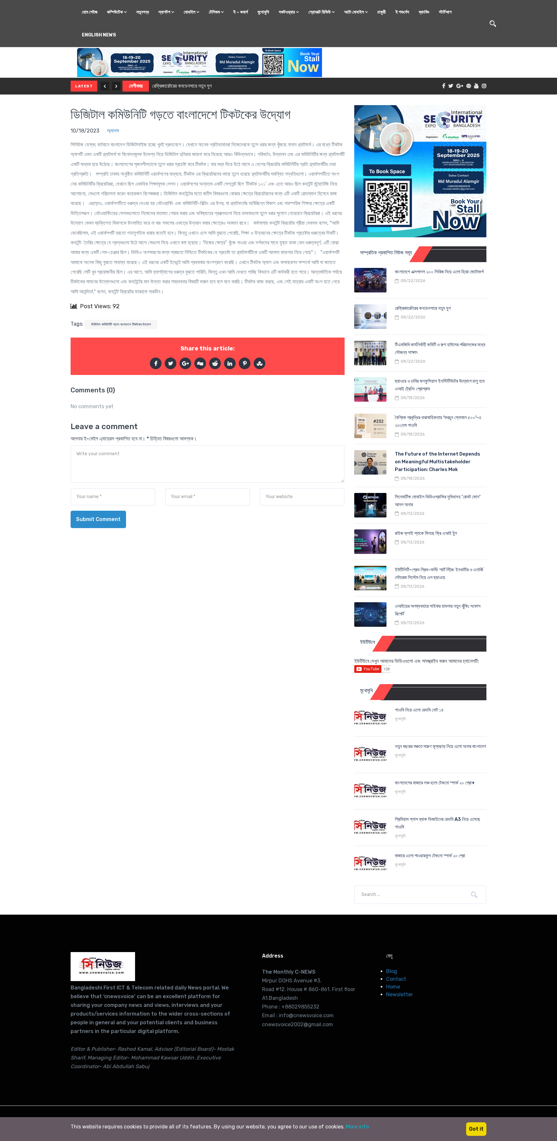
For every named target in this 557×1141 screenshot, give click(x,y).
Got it (476, 1129)
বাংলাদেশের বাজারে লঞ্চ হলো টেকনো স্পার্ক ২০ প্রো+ (435, 783)
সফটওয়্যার (287, 12)
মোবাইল (190, 12)
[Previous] (105, 86)
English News (99, 35)
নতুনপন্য (142, 12)
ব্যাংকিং (424, 12)
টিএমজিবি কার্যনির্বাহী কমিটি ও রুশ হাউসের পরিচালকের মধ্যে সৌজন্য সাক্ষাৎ (213, 86)
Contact (396, 979)
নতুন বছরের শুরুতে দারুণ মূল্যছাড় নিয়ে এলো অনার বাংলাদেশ (440, 746)
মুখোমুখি (263, 12)
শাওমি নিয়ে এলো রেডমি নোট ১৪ (419, 710)
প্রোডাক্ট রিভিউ (320, 12)
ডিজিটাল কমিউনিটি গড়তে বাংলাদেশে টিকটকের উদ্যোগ (180, 114)
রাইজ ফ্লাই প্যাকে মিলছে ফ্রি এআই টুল (426, 533)
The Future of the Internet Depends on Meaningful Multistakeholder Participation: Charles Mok (437, 461)
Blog (391, 971)
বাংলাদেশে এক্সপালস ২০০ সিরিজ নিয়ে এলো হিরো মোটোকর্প (439, 272)
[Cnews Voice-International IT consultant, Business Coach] (103, 966)
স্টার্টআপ (445, 12)
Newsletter (399, 994)
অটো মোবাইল (354, 12)
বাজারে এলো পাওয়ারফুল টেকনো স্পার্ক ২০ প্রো (430, 856)
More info (357, 1127)
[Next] (116, 86)
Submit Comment (98, 519)
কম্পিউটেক (115, 12)
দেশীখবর (136, 86)
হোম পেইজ (89, 12)
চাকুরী (381, 12)
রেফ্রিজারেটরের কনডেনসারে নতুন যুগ (423, 308)
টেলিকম (215, 12)
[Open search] (492, 23)
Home (393, 987)
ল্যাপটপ (165, 12)
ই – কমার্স (240, 12)
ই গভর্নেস (402, 12)
